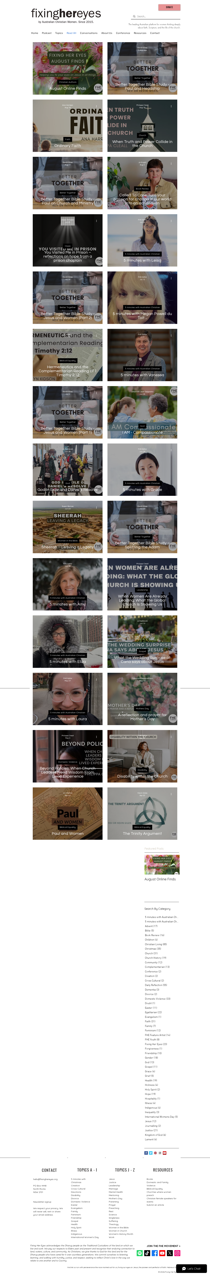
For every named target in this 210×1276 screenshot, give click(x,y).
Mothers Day (142, 708)
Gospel (142, 651)
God (142, 426)
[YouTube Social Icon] (164, 1153)
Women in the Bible (67, 540)
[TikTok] (147, 1253)
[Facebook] (155, 1253)
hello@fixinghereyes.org (45, 1179)
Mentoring (114, 1195)
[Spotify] (140, 1253)
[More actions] (97, 49)
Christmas (76, 1182)
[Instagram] (177, 1253)
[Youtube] (162, 1253)
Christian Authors (67, 82)
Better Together (142, 78)
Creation (75, 1185)
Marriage (113, 1188)
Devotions (76, 1192)
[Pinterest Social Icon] (155, 1153)
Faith (67, 139)
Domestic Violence (67, 761)
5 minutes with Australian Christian (142, 254)
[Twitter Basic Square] (151, 1153)
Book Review (142, 188)
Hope (67, 246)
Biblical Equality (68, 360)
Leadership (142, 589)
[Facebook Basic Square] (146, 1153)
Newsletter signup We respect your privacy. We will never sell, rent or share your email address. (48, 1208)
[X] (170, 1253)
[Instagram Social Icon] (160, 1153)
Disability (142, 769)
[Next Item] (174, 864)
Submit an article (155, 1205)
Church (142, 135)
